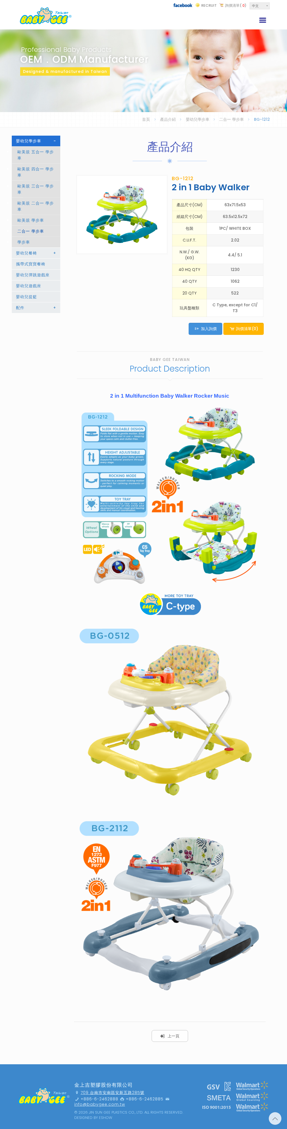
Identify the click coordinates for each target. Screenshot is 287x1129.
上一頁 (173, 1036)
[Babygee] (45, 14)
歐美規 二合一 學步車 (35, 206)
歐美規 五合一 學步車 (35, 155)
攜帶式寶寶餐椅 (30, 264)
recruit (209, 5)
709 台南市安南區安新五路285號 (112, 1092)
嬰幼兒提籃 (26, 297)
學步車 (23, 242)
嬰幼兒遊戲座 (28, 286)
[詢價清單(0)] (243, 336)
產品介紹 (168, 119)
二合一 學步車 (231, 119)
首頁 (146, 119)
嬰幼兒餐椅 (36, 253)
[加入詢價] (206, 336)
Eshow (105, 1117)
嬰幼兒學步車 (197, 119)
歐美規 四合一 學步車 (35, 172)
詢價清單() (235, 5)
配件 (36, 307)
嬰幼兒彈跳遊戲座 (33, 275)
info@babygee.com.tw (99, 1104)
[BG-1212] (121, 214)
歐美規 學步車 (30, 220)
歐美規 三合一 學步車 (35, 189)
